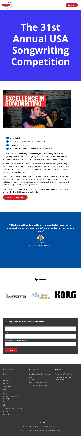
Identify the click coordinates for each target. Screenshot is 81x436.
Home (5, 374)
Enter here (7, 415)
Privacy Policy (40, 432)
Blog (4, 405)
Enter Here (71, 5)
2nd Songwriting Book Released (40, 374)
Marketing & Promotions (63, 374)
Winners (6, 383)
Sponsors (6, 377)
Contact (6, 411)
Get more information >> (15, 197)
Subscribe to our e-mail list (12, 408)
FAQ (4, 390)
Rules (5, 393)
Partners (6, 380)
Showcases (7, 402)
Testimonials (7, 387)
